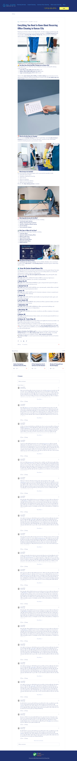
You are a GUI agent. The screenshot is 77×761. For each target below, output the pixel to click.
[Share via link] (26, 341)
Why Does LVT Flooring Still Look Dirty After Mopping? (56, 364)
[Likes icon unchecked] (21, 401)
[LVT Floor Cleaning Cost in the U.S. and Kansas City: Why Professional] (38, 357)
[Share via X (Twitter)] (20, 341)
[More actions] (58, 21)
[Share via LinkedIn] (23, 341)
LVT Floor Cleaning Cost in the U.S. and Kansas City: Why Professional (38, 364)
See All (64, 350)
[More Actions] (58, 387)
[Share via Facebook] (18, 341)
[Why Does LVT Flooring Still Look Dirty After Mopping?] (57, 357)
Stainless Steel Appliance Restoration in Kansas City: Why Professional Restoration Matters (19, 364)
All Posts (13, 13)
